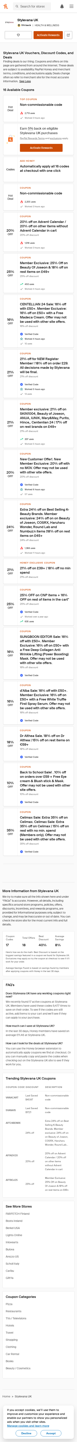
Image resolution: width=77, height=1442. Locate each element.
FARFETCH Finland (17, 1214)
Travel (9, 1332)
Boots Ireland (14, 1221)
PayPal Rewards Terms (32, 138)
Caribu (10, 1271)
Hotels (10, 1325)
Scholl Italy (12, 1263)
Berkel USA (13, 1228)
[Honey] (5, 6)
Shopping (12, 1340)
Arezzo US (12, 1256)
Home (6, 1396)
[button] (71, 6)
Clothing (11, 1347)
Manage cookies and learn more (28, 1425)
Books (9, 1361)
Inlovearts (12, 1242)
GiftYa (9, 1278)
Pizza (9, 1304)
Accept (51, 1433)
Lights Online (14, 1235)
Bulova (10, 1249)
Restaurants (13, 1311)
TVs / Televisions (16, 1318)
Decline (26, 1433)
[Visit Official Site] (68, 35)
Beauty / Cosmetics (18, 1368)
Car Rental (12, 1354)
